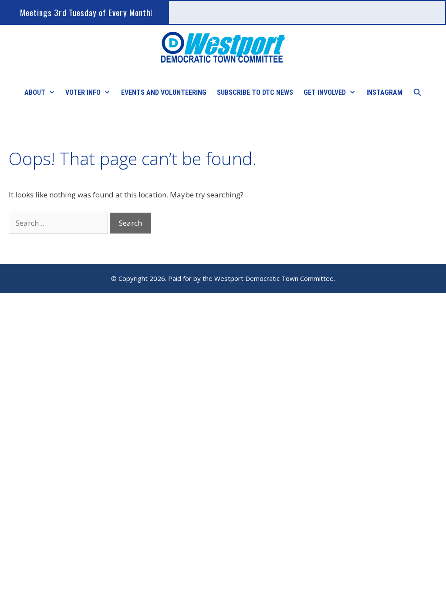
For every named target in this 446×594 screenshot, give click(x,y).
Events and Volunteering (163, 92)
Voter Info (83, 92)
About (34, 92)
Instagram (384, 92)
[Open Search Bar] (417, 92)
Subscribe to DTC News (255, 92)
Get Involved (325, 92)
